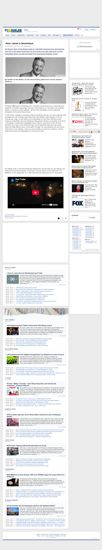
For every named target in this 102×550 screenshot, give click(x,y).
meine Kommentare (85, 250)
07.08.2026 (89, 231)
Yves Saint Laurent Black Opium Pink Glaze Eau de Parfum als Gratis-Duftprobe (37, 400)
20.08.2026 (75, 231)
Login (86, 29)
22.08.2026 (75, 228)
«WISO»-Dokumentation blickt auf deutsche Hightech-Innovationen (34, 291)
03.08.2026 (89, 237)
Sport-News (9, 440)
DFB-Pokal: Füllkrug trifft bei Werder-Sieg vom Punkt (26, 445)
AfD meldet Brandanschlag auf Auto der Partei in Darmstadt (32, 345)
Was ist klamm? (68, 35)
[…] (29, 283)
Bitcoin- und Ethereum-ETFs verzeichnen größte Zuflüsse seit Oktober (35, 490)
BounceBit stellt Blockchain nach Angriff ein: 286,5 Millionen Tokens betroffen (37, 496)
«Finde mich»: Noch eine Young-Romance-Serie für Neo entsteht (83, 84)
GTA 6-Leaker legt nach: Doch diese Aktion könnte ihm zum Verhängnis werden (34, 415)
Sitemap (38, 534)
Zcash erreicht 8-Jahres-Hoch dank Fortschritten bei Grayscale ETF (84, 167)
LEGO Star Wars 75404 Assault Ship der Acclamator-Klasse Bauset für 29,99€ (37, 368)
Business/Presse (11, 500)
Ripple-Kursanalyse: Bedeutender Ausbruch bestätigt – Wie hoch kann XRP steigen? (39, 493)
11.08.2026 (75, 247)
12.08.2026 (75, 246)
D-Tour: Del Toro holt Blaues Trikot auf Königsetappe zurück (32, 462)
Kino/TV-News (10, 267)
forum (97, 49)
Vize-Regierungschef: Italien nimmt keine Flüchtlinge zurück (29, 325)
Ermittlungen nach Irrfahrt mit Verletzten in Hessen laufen (82, 136)
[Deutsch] (78, 29)
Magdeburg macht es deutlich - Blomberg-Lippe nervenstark (32, 460)
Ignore (92, 250)
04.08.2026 (89, 236)
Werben (77, 35)
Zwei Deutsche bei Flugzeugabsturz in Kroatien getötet (31, 344)
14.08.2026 (75, 242)
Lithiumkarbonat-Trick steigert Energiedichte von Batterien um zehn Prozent (35, 354)
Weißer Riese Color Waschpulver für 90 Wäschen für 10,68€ (32, 402)
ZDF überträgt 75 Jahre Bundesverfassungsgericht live (30, 298)
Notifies (97, 250)
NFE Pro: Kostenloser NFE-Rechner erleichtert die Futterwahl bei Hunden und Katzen (39, 431)
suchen (93, 217)
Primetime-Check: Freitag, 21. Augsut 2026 (84, 99)
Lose (37, 35)
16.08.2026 (75, 239)
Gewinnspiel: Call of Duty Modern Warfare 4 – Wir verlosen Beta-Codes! (84, 152)
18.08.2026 (75, 234)
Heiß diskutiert (89, 242)
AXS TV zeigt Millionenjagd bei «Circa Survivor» (29, 293)
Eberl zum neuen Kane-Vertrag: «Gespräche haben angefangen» (33, 459)
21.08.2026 (75, 229)
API (61, 536)
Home (38, 536)
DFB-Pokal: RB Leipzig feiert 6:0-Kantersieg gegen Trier (31, 342)
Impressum (63, 534)
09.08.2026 (89, 228)
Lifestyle (43, 35)
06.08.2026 (89, 232)
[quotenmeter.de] (9, 216)
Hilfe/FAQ (57, 536)
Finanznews (9, 469)
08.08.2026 (89, 229)
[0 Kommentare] (9, 218)
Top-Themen (9, 320)
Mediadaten (56, 534)
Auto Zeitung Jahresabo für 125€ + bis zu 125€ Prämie (30, 405)
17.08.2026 (75, 236)
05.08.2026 (89, 234)
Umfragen (57, 35)
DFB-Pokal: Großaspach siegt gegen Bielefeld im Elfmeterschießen (34, 338)
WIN (49, 35)
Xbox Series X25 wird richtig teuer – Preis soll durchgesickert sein (33, 436)
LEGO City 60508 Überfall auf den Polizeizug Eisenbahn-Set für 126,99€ (35, 374)
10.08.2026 (75, 249)
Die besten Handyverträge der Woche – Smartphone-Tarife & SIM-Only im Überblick (38, 404)
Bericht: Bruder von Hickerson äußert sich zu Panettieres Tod (84, 181)
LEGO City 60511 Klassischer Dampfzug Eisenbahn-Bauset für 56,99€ (35, 371)
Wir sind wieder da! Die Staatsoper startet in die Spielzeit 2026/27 (31, 506)
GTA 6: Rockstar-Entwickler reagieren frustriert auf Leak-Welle (32, 435)
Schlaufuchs (21, 35)
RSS (64, 536)
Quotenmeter (27, 46)
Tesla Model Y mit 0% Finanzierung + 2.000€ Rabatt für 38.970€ (33, 399)
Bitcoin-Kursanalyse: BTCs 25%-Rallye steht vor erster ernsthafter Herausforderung (38, 495)
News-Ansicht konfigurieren (92, 249)
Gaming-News (10, 409)
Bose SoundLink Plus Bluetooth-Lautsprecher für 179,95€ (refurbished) (35, 289)
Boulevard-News (11, 349)
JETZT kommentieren (86, 46)
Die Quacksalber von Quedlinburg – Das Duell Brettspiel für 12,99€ (34, 369)
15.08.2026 (75, 241)
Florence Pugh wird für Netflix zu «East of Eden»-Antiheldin (32, 296)
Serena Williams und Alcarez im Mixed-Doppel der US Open (32, 465)
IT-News (8, 378)
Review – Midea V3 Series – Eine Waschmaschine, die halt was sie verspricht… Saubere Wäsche (31, 384)
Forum (13, 35)
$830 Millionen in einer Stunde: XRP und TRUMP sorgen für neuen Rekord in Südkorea (35, 476)
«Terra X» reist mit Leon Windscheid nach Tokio (25, 273)
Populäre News (90, 241)
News (7, 35)
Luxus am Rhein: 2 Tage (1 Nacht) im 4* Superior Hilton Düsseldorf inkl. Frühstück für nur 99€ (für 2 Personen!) (46, 373)
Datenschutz (45, 534)
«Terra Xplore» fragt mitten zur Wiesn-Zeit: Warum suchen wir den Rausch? (36, 301)
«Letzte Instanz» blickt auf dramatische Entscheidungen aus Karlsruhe (35, 294)
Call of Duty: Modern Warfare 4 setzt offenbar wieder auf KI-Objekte (34, 433)
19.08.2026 (75, 232)
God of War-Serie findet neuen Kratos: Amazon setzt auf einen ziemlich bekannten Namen (40, 430)
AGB (51, 534)
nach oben (94, 538)
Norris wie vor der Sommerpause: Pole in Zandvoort (30, 464)
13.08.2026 (75, 244)
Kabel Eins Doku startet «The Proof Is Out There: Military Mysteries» (84, 115)
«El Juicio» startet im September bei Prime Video (29, 303)
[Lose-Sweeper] (82, 35)
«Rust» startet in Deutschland (19, 43)
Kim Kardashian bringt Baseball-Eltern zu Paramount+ (30, 299)
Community (30, 35)
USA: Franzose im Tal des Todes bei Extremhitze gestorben (32, 340)
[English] (80, 29)
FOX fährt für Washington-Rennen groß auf (83, 196)
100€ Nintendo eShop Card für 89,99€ (26, 287)
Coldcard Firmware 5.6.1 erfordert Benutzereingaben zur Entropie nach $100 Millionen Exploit (41, 491)
